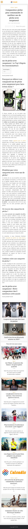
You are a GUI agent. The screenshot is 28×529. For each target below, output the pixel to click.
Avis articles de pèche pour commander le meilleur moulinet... (14, 481)
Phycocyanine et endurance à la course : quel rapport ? (14, 426)
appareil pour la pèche (19, 140)
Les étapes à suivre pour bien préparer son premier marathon (14, 456)
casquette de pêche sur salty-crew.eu (15, 238)
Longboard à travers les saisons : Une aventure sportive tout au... (14, 395)
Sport (16, 7)
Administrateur (16, 23)
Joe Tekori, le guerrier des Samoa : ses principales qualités (14, 364)
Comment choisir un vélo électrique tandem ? (14, 511)
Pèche (12, 7)
